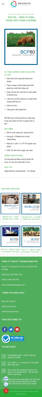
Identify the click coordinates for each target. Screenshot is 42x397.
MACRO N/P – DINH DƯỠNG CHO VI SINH (10, 218)
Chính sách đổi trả (9, 306)
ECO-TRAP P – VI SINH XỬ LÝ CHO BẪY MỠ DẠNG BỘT (23, 364)
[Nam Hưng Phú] (21, 4)
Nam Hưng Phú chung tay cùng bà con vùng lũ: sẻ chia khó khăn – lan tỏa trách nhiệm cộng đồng (23, 372)
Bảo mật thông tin (8, 301)
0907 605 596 (13, 280)
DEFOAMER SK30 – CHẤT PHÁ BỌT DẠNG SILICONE (22, 356)
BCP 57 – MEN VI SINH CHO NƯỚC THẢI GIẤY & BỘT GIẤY (31, 252)
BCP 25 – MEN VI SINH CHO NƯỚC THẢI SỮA (10, 250)
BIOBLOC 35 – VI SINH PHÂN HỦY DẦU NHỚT (31, 218)
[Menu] (3, 4)
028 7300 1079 (16, 274)
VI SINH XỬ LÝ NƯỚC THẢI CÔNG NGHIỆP (21, 14)
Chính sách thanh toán (10, 312)
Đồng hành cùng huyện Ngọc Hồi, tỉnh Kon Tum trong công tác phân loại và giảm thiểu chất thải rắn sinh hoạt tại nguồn (24, 381)
